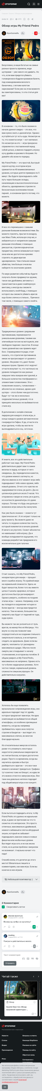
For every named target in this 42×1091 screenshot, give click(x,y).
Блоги (11, 13)
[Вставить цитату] (32, 958)
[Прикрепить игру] (23, 958)
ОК (5, 1087)
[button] (5, 927)
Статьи (4, 1040)
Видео (4, 1045)
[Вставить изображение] (28, 958)
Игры (4, 1059)
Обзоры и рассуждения (23, 13)
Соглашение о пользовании (28, 1061)
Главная (5, 13)
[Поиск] (29, 4)
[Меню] (38, 4)
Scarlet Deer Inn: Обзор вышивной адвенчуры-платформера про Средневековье (16, 1008)
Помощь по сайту (29, 1050)
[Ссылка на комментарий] (37, 917)
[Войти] (34, 4)
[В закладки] (24, 19)
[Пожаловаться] (28, 19)
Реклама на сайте (29, 1045)
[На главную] (9, 4)
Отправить (10, 963)
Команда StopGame (30, 1040)
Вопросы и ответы (30, 1036)
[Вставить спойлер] (37, 958)
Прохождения (7, 1050)
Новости (5, 1036)
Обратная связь (29, 1055)
